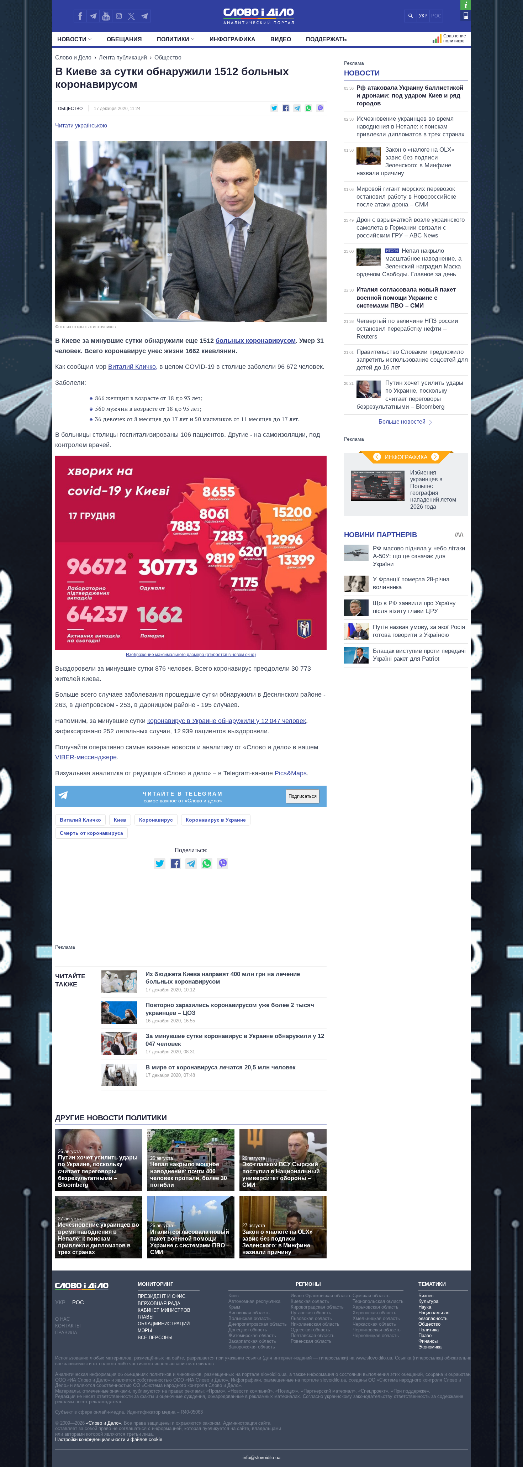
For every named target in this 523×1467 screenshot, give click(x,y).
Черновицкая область (376, 1335)
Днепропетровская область (257, 1324)
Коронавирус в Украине (216, 820)
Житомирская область (252, 1335)
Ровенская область (311, 1341)
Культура (428, 1301)
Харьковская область (375, 1307)
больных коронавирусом (256, 340)
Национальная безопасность (433, 1315)
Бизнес (426, 1295)
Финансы (428, 1341)
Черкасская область (374, 1324)
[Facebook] (80, 16)
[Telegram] (92, 16)
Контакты (68, 1326)
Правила (66, 1332)
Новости (71, 39)
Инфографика (232, 39)
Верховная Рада (159, 1303)
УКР (423, 16)
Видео (280, 39)
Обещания (124, 39)
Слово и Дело (73, 57)
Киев (120, 820)
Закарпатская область (252, 1341)
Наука (424, 1307)
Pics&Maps (291, 773)
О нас (62, 1319)
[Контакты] (465, 15)
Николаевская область (315, 1324)
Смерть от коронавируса (91, 833)
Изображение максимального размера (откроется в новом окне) (191, 654)
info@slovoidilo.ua (261, 1457)
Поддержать (326, 39)
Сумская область (371, 1295)
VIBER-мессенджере (86, 757)
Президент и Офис (161, 1296)
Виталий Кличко (80, 820)
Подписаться (303, 796)
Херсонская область (374, 1312)
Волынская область (249, 1318)
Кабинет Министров (164, 1310)
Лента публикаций (123, 57)
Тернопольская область (378, 1301)
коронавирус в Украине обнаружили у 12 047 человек (226, 720)
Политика (428, 1329)
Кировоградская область (317, 1307)
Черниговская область (377, 1329)
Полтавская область (312, 1335)
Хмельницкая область (376, 1318)
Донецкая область (247, 1329)
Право (425, 1335)
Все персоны (155, 1337)
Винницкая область (249, 1312)
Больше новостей (402, 422)
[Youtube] (105, 16)
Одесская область (310, 1329)
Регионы (308, 1284)
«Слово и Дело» (103, 1423)
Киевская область (310, 1301)
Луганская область (311, 1312)
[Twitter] (131, 16)
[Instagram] (118, 16)
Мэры (145, 1330)
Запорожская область (251, 1347)
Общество (167, 57)
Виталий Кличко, (133, 366)
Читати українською (81, 126)
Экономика (430, 1347)
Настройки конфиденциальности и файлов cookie (108, 1439)
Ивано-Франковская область (321, 1295)
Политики (173, 39)
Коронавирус (156, 820)
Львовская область (311, 1318)
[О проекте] (465, 5)
